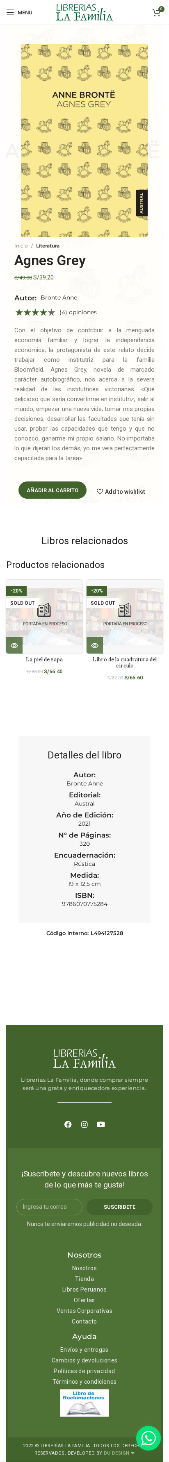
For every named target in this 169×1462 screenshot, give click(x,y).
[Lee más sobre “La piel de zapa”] (14, 645)
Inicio (21, 246)
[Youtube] (101, 1124)
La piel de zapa (44, 659)
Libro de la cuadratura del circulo (125, 662)
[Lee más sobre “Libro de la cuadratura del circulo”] (95, 645)
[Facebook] (68, 1124)
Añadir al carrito (52, 490)
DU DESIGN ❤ (119, 1453)
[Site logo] (84, 12)
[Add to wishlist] (79, 593)
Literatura (47, 246)
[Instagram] (84, 1124)
